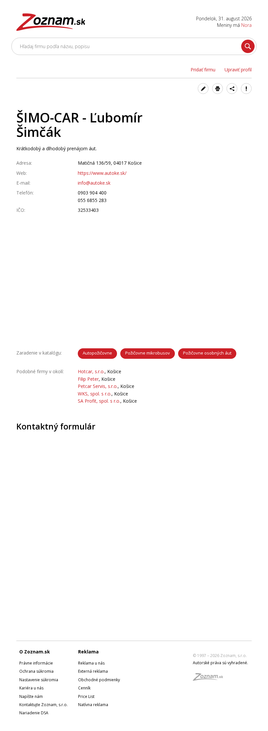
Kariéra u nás (31, 688)
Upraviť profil (238, 69)
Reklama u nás (91, 663)
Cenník (84, 688)
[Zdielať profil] (231, 88)
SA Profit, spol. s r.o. (99, 401)
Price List (86, 696)
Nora (246, 25)
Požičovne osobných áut (207, 353)
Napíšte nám (31, 696)
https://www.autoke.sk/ (102, 173)
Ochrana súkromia (36, 671)
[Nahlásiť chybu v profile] (246, 88)
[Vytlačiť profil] (217, 88)
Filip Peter (88, 379)
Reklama (88, 652)
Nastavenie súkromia (38, 680)
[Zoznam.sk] (210, 679)
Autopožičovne (97, 353)
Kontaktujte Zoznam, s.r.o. (43, 704)
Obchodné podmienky (99, 680)
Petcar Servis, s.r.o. (98, 386)
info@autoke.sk (94, 183)
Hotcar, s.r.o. (91, 371)
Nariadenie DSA (33, 713)
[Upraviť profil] (203, 88)
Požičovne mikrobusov (147, 353)
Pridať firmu (203, 69)
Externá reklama (93, 671)
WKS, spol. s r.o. (94, 394)
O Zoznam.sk (34, 652)
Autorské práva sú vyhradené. (220, 663)
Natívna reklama (93, 704)
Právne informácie (36, 663)
